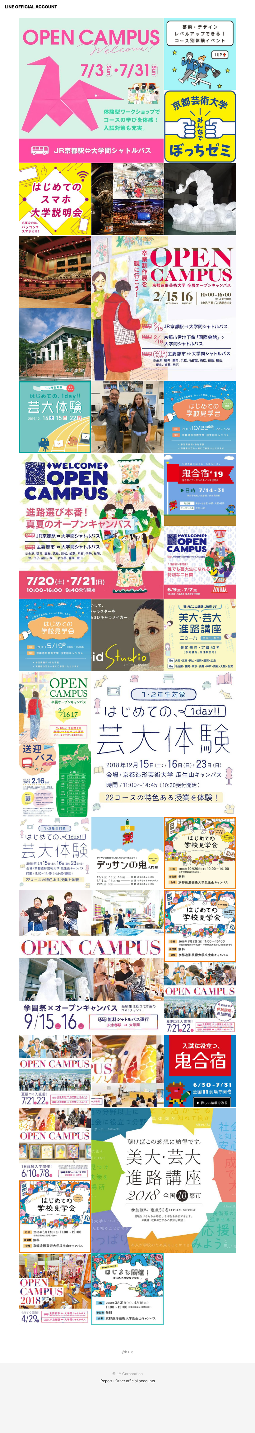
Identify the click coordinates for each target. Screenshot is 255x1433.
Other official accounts (135, 1380)
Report (106, 1380)
